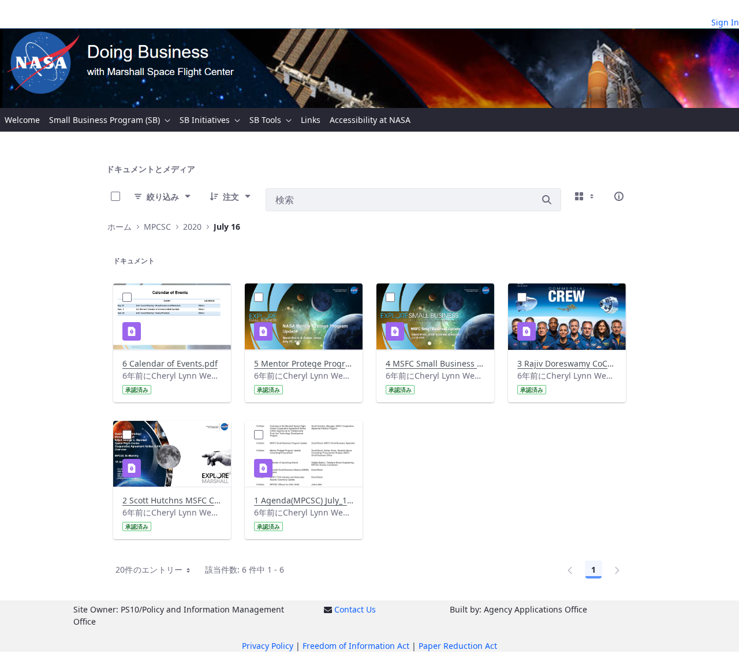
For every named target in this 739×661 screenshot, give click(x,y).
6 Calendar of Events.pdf (170, 363)
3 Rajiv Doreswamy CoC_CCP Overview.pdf (567, 363)
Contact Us (355, 609)
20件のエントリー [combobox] (149, 569)
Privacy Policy (267, 645)
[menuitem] (22, 120)
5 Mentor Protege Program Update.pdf (303, 363)
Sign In (725, 22)
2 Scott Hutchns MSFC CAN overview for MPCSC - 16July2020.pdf (172, 500)
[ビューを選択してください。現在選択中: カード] (585, 196)
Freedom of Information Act (356, 645)
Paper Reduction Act (458, 645)
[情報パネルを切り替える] (619, 196)
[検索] (547, 200)
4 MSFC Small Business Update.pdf (435, 363)
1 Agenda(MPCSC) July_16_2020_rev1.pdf (303, 500)
